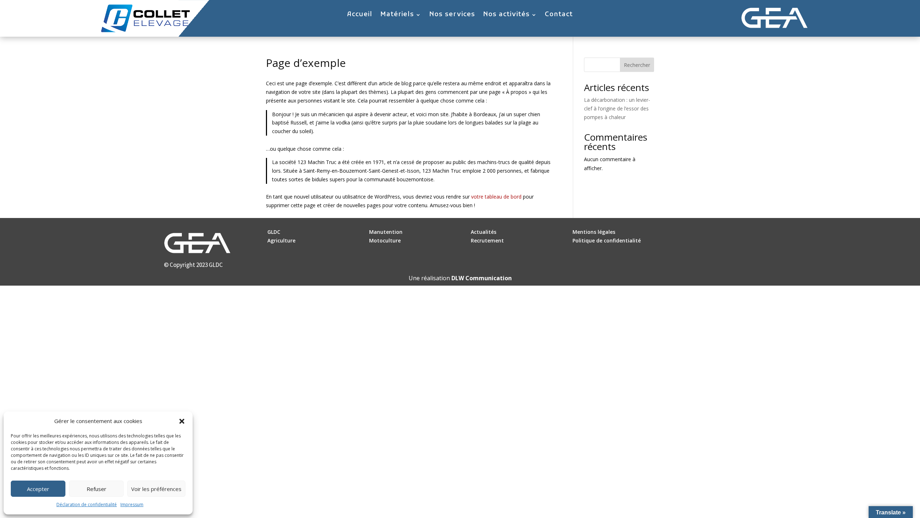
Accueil (359, 15)
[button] (181, 421)
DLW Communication (481, 278)
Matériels (397, 15)
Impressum (131, 504)
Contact (559, 15)
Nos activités (506, 15)
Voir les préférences (156, 488)
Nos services (452, 15)
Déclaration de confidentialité (86, 504)
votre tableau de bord (496, 196)
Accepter (38, 488)
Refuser (96, 488)
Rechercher (637, 65)
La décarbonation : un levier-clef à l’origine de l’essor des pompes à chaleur (617, 108)
